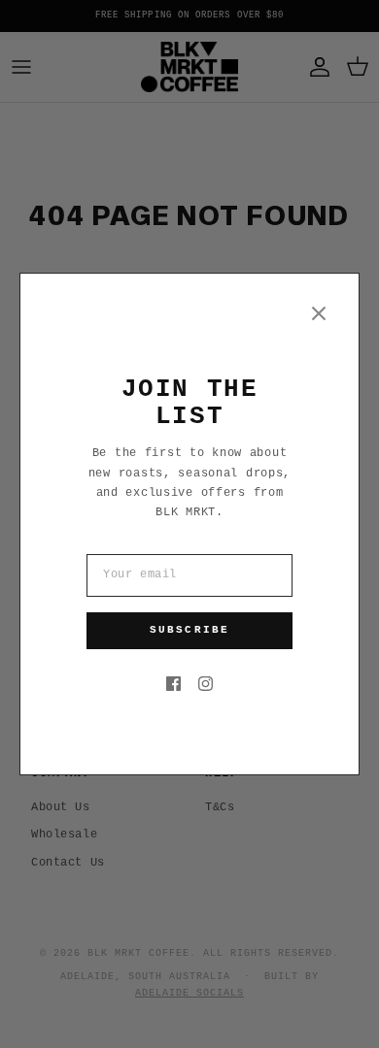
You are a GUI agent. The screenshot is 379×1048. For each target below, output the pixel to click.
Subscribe (189, 630)
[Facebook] (173, 683)
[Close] (318, 313)
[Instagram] (205, 683)
